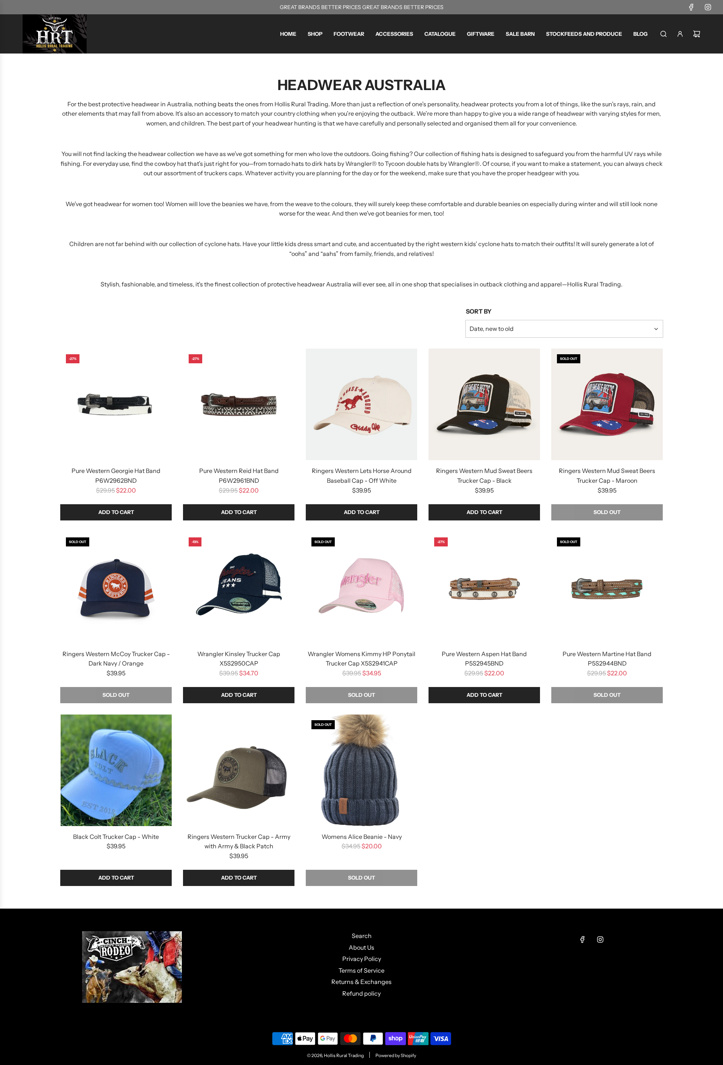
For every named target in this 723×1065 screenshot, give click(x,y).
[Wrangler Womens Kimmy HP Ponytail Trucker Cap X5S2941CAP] (361, 587)
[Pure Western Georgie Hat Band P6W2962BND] (116, 404)
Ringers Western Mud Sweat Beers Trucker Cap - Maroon (607, 475)
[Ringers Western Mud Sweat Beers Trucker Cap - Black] (484, 404)
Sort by (478, 311)
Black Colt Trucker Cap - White (116, 836)
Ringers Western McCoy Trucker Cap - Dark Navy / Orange (116, 658)
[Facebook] (691, 7)
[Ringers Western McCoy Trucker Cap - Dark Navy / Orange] (116, 587)
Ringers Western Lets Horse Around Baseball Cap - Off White (362, 475)
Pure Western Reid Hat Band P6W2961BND (239, 475)
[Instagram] (708, 7)
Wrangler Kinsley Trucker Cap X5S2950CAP (238, 658)
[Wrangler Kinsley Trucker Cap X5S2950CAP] (238, 587)
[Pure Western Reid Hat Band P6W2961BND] (238, 404)
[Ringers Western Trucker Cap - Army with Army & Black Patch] (238, 770)
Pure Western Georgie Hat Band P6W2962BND (116, 475)
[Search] (663, 34)
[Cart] (696, 34)
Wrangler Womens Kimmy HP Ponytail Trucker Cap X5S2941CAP (361, 658)
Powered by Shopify (395, 1055)
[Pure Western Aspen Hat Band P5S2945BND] (484, 587)
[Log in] (680, 34)
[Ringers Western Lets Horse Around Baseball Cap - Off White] (361, 404)
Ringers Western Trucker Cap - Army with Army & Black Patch (239, 841)
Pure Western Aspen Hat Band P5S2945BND (484, 658)
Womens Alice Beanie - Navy (362, 836)
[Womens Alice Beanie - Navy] (361, 770)
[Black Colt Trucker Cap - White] (116, 770)
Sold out (607, 512)
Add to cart (116, 512)
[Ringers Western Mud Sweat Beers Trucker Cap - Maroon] (607, 404)
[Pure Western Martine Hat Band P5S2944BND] (607, 587)
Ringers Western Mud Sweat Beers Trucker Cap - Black (484, 475)
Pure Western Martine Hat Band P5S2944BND (607, 658)
